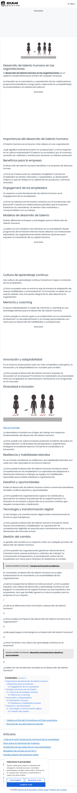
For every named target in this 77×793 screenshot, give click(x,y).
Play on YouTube (11, 427)
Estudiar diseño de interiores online (21, 754)
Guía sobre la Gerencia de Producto (21, 743)
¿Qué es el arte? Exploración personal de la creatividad (31, 739)
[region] (26, 774)
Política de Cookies (58, 789)
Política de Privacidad (26, 789)
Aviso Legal (43, 789)
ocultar (22, 678)
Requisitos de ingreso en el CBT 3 (19, 750)
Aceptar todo (26, 784)
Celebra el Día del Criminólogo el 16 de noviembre (31, 720)
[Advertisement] (38, 23)
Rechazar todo (34, 780)
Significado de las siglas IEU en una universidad (27, 747)
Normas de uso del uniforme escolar (24, 723)
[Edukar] (10, 4)
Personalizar (15, 780)
